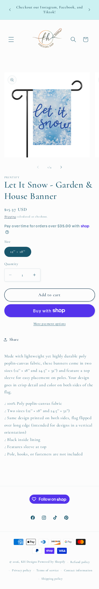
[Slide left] (37, 167)
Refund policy (80, 562)
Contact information (78, 570)
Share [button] (14, 339)
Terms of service (47, 570)
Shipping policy (52, 578)
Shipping (10, 216)
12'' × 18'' (17, 251)
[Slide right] (61, 167)
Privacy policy (21, 570)
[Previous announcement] (9, 9)
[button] (11, 39)
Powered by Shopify (51, 562)
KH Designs (29, 562)
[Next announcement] (89, 9)
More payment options (50, 324)
